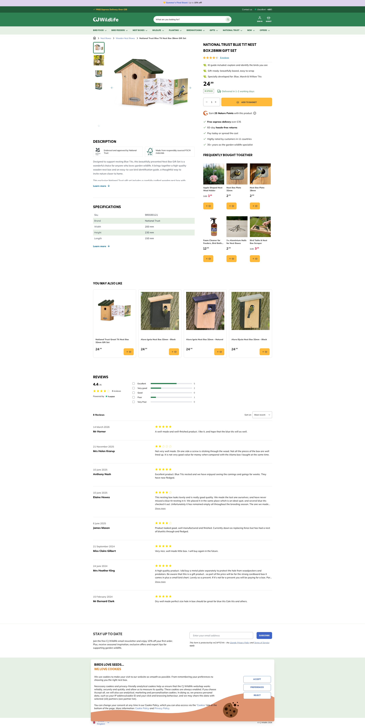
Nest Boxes (138, 30)
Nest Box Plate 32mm (233, 189)
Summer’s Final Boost (177, 2)
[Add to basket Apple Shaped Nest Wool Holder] (208, 206)
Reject (257, 695)
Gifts (212, 30)
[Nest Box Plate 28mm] (260, 173)
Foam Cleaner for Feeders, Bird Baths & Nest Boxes (213, 242)
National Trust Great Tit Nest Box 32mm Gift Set (112, 341)
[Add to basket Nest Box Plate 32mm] (231, 206)
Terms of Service (261, 642)
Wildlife (156, 30)
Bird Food (98, 30)
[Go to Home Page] (94, 38)
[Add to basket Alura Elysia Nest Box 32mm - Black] (265, 351)
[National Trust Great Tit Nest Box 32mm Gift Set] (114, 311)
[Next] (190, 88)
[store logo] (105, 19)
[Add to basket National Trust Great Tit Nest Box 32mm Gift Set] (129, 351)
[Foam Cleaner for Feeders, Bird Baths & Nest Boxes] (213, 226)
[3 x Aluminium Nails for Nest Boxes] (237, 226)
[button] (210, 57)
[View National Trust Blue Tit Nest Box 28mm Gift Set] (99, 47)
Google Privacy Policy (239, 642)
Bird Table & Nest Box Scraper (258, 241)
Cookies (201, 705)
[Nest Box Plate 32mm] (237, 173)
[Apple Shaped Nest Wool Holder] (213, 173)
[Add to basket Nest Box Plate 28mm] (255, 206)
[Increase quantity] (217, 102)
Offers (263, 30)
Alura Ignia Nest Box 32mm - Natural (204, 339)
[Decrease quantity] (205, 102)
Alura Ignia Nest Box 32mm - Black (158, 339)
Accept (257, 679)
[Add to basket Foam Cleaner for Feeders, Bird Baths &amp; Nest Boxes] (208, 258)
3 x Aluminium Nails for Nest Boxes (236, 241)
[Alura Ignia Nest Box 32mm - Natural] (205, 311)
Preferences (257, 687)
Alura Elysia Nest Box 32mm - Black (249, 339)
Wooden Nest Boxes (125, 38)
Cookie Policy (142, 708)
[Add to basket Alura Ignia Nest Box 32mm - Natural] (219, 351)
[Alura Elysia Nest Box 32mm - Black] (250, 311)
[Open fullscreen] (151, 85)
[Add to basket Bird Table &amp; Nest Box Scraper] (255, 258)
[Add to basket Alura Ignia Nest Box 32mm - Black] (174, 351)
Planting (174, 30)
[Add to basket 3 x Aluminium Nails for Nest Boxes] (231, 258)
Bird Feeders (118, 30)
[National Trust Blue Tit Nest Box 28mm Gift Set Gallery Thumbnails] (99, 85)
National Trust (231, 30)
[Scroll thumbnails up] (99, 45)
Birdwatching (194, 30)
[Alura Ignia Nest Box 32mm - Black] (160, 311)
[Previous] (112, 88)
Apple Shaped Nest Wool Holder (212, 189)
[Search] (228, 19)
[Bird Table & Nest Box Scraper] (260, 226)
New (249, 30)
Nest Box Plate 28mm (257, 189)
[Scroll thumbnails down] (99, 125)
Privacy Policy (161, 708)
